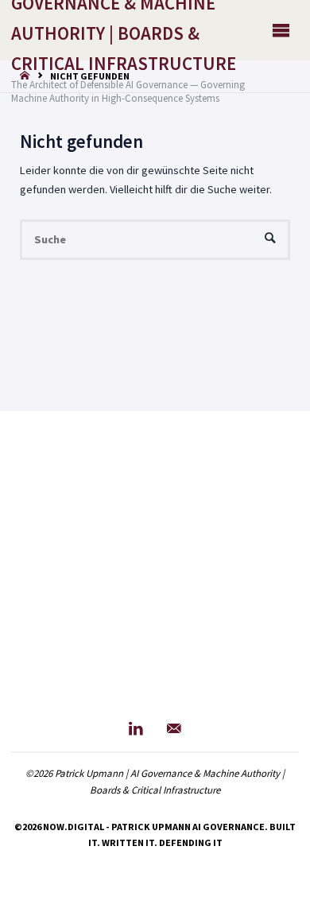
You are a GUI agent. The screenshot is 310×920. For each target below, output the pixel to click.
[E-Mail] (174, 728)
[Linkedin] (136, 728)
